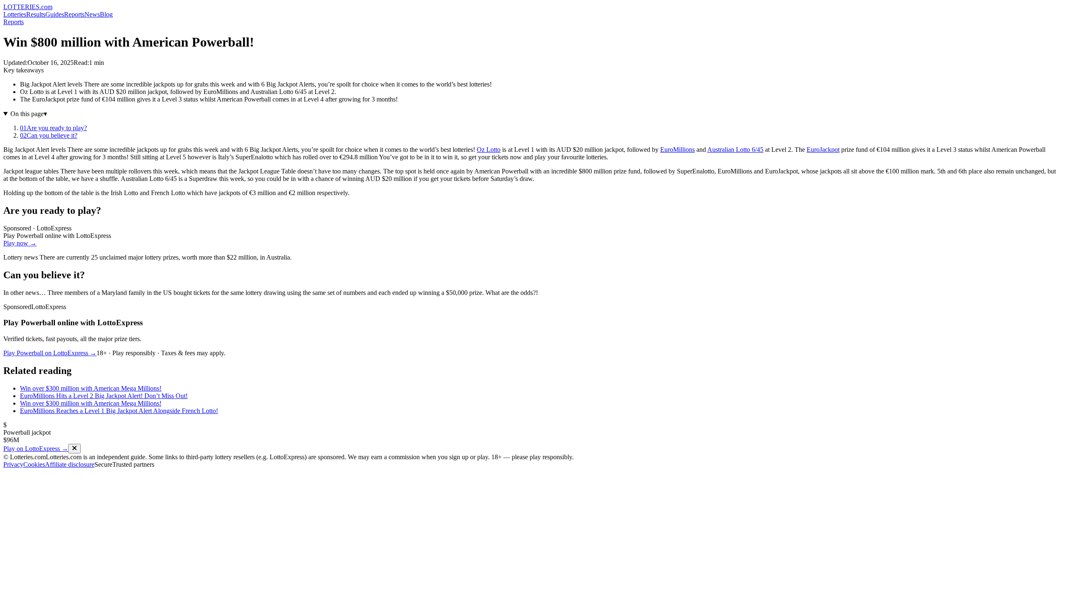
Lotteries (14, 14)
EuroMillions (677, 149)
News (92, 14)
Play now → (20, 243)
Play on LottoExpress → (35, 448)
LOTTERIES (27, 6)
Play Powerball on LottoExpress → (50, 352)
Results (35, 14)
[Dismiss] (74, 448)
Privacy (13, 464)
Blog (106, 14)
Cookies (34, 464)
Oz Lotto (488, 149)
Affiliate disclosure (69, 464)
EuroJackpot (823, 149)
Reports (74, 14)
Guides (54, 14)
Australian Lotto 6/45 (735, 149)
